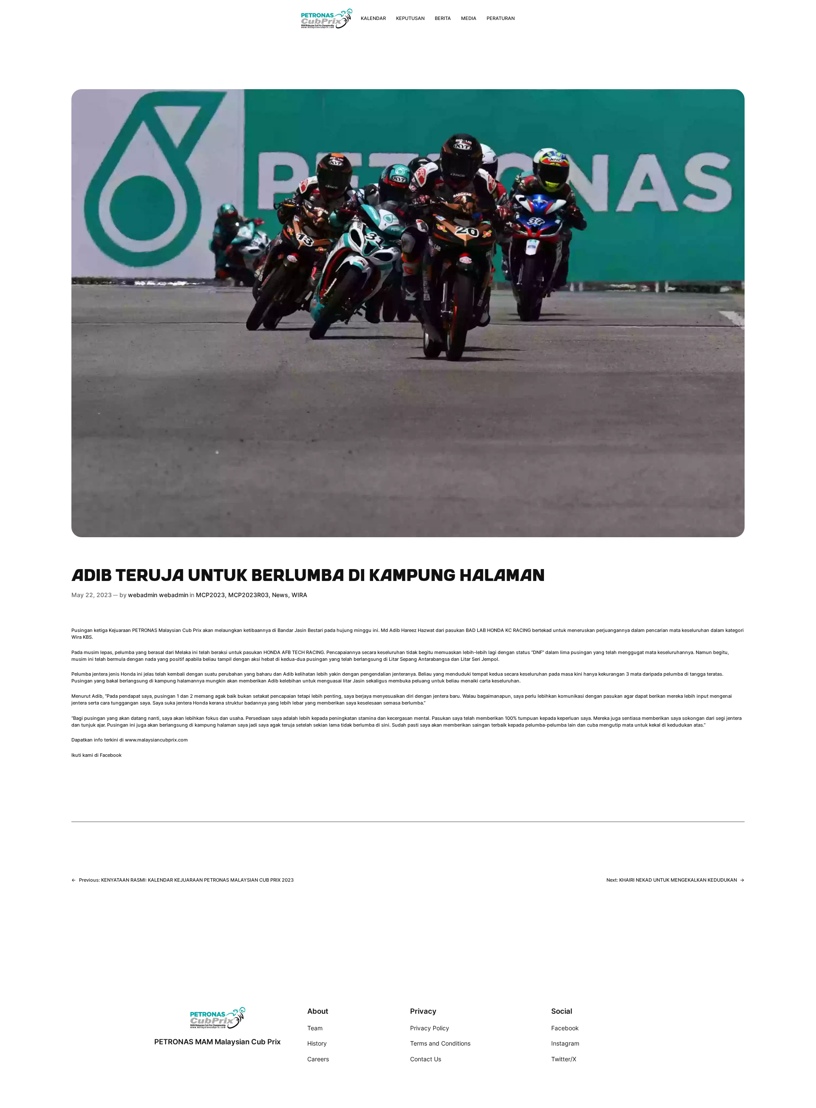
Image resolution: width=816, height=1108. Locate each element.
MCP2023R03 (248, 594)
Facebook (111, 755)
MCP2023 (210, 594)
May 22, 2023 (91, 594)
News (280, 594)
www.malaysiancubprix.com (156, 740)
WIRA (299, 594)
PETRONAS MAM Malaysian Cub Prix (217, 1042)
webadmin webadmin (158, 594)
